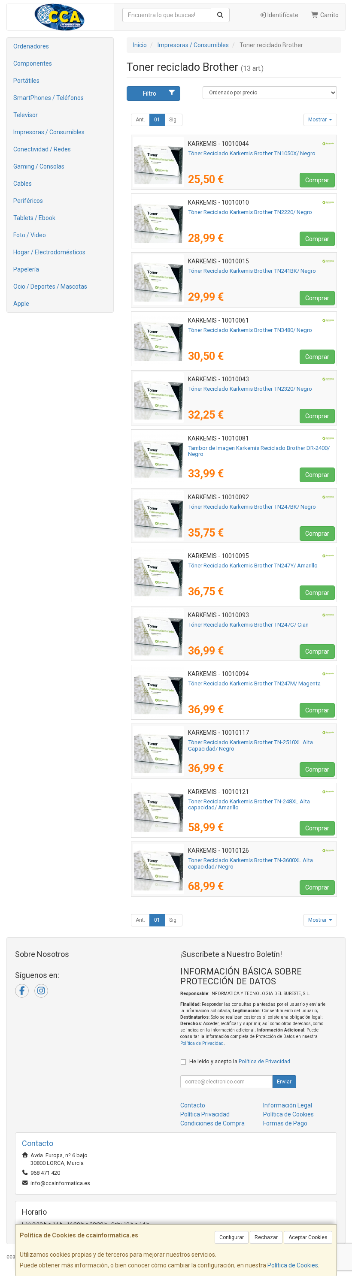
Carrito (329, 15)
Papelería (26, 269)
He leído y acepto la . (240, 1061)
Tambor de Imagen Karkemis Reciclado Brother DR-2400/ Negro (259, 451)
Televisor (25, 115)
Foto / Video (29, 235)
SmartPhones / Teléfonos (48, 97)
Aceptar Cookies (308, 1237)
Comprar (317, 180)
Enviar (284, 1082)
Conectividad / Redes (42, 149)
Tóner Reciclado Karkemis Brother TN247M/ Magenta (254, 683)
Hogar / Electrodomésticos (49, 252)
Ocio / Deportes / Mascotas (50, 286)
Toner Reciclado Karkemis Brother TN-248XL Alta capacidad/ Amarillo (249, 804)
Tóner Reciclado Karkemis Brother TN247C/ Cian (248, 624)
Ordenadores (31, 46)
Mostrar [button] (318, 120)
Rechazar (266, 1237)
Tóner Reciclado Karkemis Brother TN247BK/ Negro (252, 507)
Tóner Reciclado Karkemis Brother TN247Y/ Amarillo (253, 565)
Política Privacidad (205, 1114)
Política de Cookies (292, 1265)
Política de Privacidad (202, 1043)
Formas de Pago (285, 1123)
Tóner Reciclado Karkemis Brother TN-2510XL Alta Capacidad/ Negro (250, 745)
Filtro (149, 93)
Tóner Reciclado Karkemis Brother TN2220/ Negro (250, 212)
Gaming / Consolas (38, 166)
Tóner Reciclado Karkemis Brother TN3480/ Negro (250, 330)
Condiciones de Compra (212, 1123)
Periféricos (28, 200)
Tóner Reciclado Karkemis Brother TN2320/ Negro (250, 389)
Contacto (192, 1105)
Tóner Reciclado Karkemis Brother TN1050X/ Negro (252, 153)
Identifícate (282, 15)
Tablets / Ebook (34, 217)
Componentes (32, 63)
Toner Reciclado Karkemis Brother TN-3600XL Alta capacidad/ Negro (250, 863)
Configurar (231, 1237)
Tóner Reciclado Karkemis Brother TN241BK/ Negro (252, 271)
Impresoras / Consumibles (49, 132)
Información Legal (287, 1105)
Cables (22, 183)
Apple (21, 303)
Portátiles (26, 80)
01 (157, 120)
